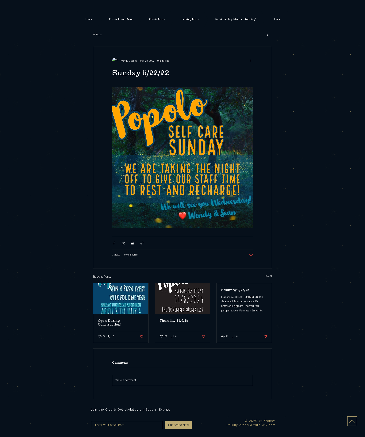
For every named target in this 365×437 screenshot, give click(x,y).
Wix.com (269, 425)
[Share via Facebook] (114, 243)
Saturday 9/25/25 (235, 290)
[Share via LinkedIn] (132, 243)
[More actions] (250, 61)
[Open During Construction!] (120, 298)
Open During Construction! (109, 322)
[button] (267, 34)
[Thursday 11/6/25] (182, 298)
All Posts (97, 34)
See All (268, 276)
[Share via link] (142, 243)
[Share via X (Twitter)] (123, 243)
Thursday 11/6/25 (174, 320)
